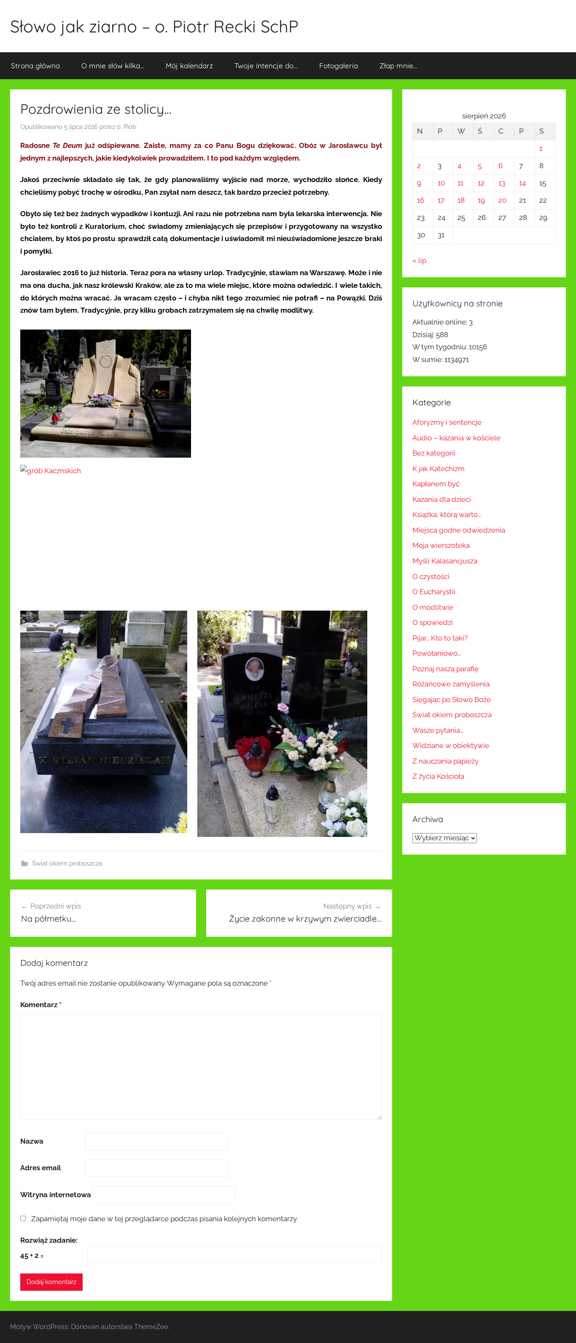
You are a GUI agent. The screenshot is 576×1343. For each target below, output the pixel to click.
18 (461, 200)
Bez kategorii (433, 453)
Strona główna (35, 65)
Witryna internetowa (55, 1194)
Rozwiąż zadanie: (49, 1240)
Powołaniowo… (436, 653)
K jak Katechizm (438, 468)
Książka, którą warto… (446, 514)
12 (481, 183)
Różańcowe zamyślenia (451, 684)
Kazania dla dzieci (441, 499)
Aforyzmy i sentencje (447, 422)
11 (460, 183)
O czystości (430, 576)
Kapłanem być (436, 484)
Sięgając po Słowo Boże (451, 699)
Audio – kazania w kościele (456, 438)
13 (501, 183)
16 (420, 200)
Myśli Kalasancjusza (444, 561)
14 (522, 183)
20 (502, 200)
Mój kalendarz (189, 65)
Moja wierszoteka (441, 545)
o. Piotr (127, 127)
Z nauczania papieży (445, 761)
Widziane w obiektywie (450, 745)
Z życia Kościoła (438, 776)
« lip (419, 260)
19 (481, 200)
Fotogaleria (338, 65)
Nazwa (31, 1141)
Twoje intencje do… (266, 65)
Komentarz (41, 1004)
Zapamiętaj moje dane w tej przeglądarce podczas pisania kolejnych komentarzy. (164, 1218)
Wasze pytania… (437, 730)
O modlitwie (432, 607)
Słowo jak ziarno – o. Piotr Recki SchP (154, 26)
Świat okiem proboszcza (67, 863)
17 (441, 200)
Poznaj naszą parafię (445, 669)
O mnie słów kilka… (112, 65)
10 (441, 183)
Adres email (40, 1167)
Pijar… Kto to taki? (440, 638)
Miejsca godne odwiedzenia (458, 530)
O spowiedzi (432, 622)
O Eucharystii (433, 591)
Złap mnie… (398, 65)
